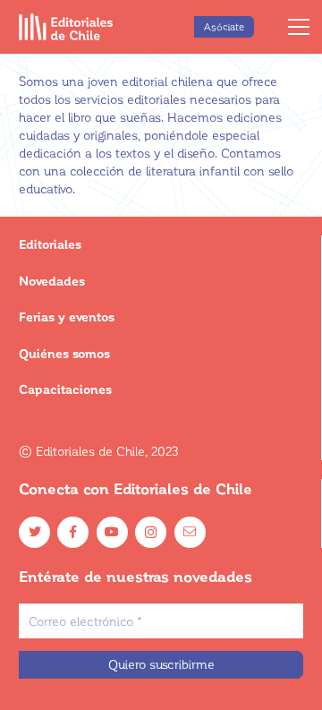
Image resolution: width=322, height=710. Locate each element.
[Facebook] (73, 532)
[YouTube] (112, 532)
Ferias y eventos (66, 316)
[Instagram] (150, 532)
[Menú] (298, 26)
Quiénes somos (64, 353)
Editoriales (50, 244)
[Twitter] (34, 532)
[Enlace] (66, 26)
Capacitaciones (65, 389)
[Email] (190, 532)
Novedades (52, 280)
